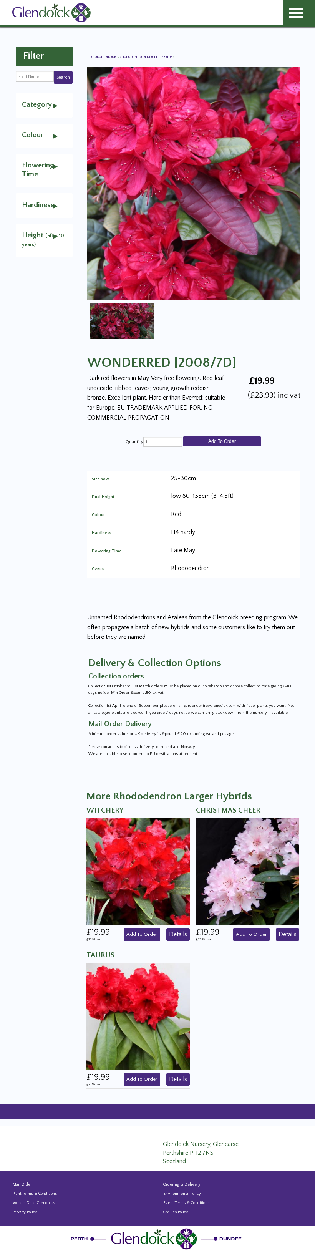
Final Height (103, 497)
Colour (98, 515)
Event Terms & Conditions (186, 1203)
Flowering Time (106, 551)
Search (63, 77)
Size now (100, 479)
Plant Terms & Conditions (35, 1193)
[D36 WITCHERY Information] (138, 871)
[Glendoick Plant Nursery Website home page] (157, 1238)
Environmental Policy (182, 1193)
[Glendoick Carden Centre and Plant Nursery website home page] (51, 12)
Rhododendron (104, 57)
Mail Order (22, 1184)
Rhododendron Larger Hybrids (146, 57)
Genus (98, 569)
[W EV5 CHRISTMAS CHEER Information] (247, 871)
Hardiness (101, 533)
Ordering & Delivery (182, 1184)
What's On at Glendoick (34, 1203)
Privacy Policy (25, 1212)
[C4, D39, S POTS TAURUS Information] (138, 1016)
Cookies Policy (175, 1212)
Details (178, 934)
